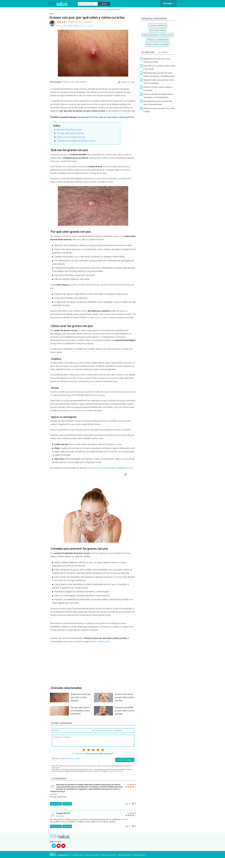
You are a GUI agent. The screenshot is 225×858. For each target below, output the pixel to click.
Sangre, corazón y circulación (157, 44)
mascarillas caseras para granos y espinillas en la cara (110, 468)
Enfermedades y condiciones (65, 9)
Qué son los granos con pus (69, 129)
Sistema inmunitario (150, 35)
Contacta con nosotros (91, 855)
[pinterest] (63, 846)
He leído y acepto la (67, 759)
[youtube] (58, 846)
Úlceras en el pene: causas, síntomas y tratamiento (158, 89)
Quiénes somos (77, 855)
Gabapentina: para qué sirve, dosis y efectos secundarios (157, 60)
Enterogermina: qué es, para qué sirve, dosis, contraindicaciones (157, 103)
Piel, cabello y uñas (81, 9)
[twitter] (54, 846)
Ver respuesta (56, 803)
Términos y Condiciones (108, 855)
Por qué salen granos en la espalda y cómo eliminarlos (80, 711)
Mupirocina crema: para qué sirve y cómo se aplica (159, 110)
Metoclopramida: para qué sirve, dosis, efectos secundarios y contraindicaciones (159, 74)
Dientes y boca (166, 35)
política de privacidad (73, 758)
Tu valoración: (78, 753)
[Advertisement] (93, 664)
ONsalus (52, 9)
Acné (89, 9)
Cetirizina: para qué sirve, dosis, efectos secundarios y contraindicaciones (158, 96)
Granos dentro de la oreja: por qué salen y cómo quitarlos (106, 117)
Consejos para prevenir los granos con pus (76, 141)
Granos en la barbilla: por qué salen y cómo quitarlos (124, 711)
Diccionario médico (157, 30)
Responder (67, 803)
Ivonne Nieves (63, 26)
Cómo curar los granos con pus (71, 137)
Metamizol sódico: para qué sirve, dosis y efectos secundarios (158, 81)
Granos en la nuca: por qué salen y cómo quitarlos (81, 697)
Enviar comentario (124, 760)
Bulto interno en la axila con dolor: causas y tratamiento (159, 67)
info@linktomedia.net (115, 771)
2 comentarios (88, 22)
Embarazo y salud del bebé (157, 39)
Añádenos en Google (128, 82)
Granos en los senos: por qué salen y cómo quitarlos (124, 697)
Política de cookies (139, 855)
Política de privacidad (124, 855)
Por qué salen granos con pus (70, 133)
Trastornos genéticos (157, 25)
